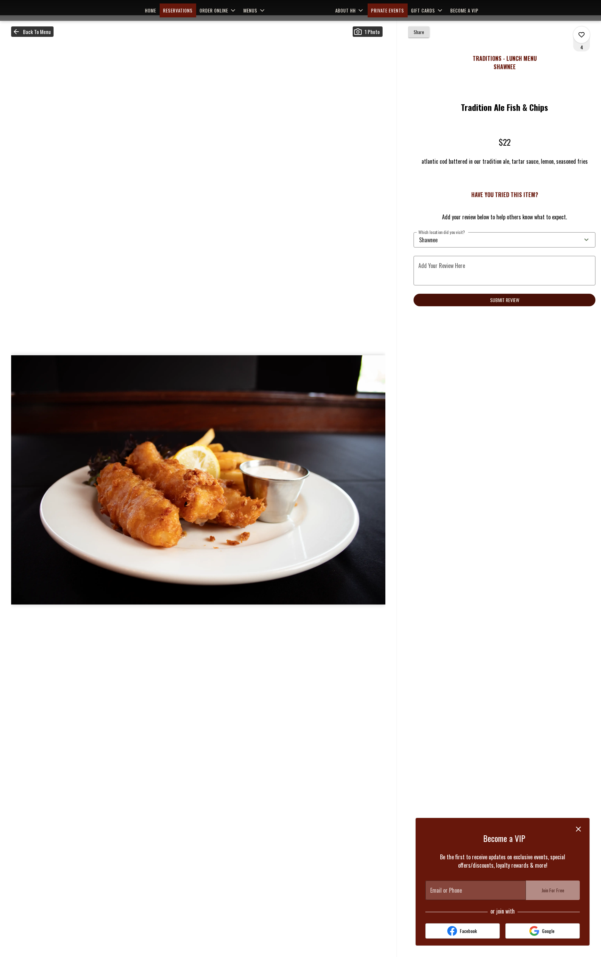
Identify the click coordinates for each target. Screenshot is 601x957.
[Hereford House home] (300, 10)
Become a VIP (464, 10)
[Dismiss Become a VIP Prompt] (578, 829)
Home (150, 10)
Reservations (178, 10)
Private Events (387, 10)
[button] (218, 10)
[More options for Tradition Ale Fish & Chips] (581, 34)
